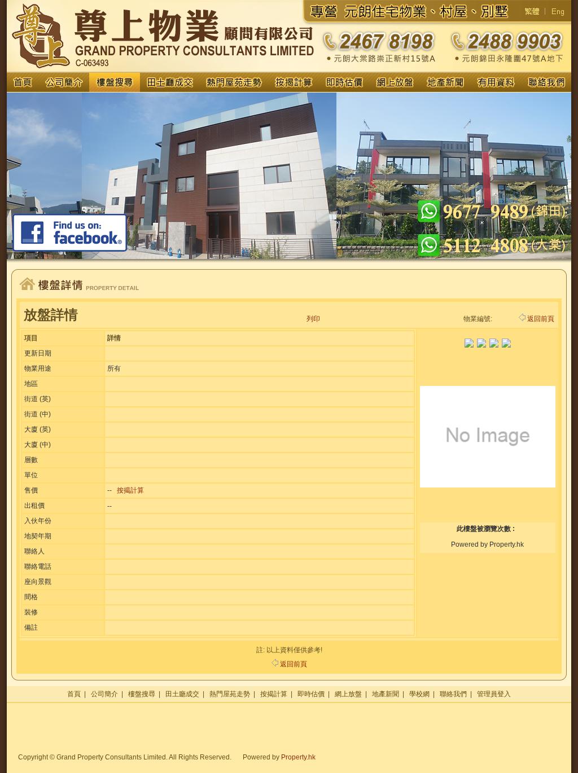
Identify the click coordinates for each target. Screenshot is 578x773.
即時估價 (311, 694)
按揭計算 (130, 490)
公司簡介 (104, 694)
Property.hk (298, 757)
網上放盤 (348, 694)
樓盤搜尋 (141, 694)
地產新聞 (385, 694)
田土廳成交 (182, 694)
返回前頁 (540, 319)
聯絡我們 (453, 694)
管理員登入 (494, 694)
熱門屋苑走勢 (229, 694)
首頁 (74, 694)
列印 (313, 319)
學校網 (419, 694)
